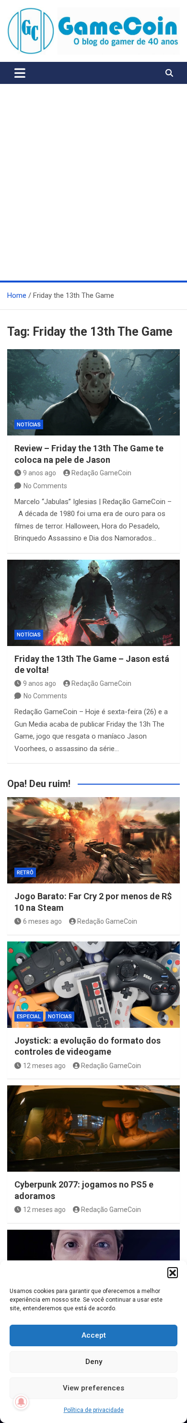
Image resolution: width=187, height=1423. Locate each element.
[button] (172, 1272)
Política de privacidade (94, 1410)
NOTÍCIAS (29, 425)
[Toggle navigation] (20, 73)
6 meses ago (42, 921)
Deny (93, 1361)
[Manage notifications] (21, 1402)
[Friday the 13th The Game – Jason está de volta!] (93, 603)
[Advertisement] (93, 182)
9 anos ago (39, 473)
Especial (29, 1016)
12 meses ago (44, 1066)
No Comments (45, 486)
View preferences (93, 1388)
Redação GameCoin (101, 473)
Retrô (25, 873)
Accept (94, 1335)
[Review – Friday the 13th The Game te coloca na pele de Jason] (93, 392)
